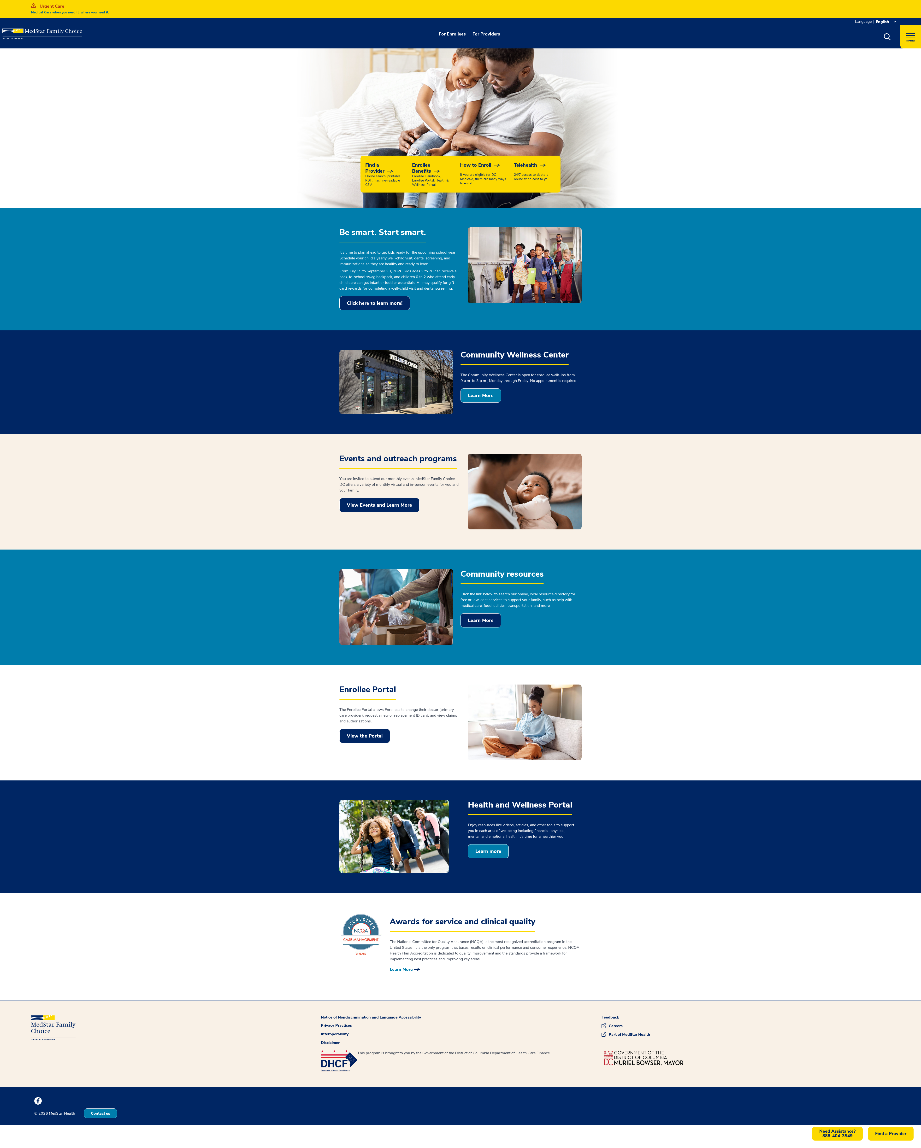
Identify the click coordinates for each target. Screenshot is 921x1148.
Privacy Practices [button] (336, 1025)
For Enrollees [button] (452, 34)
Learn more (488, 851)
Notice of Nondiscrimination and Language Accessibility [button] (371, 1017)
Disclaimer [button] (330, 1042)
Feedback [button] (610, 1017)
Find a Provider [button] (890, 1133)
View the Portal (365, 736)
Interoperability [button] (335, 1034)
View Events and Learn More (379, 505)
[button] (887, 36)
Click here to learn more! (374, 303)
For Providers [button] (486, 34)
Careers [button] (616, 1026)
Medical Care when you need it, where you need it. (70, 12)
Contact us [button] (100, 1113)
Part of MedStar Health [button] (629, 1034)
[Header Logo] (26, 30)
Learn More (481, 395)
